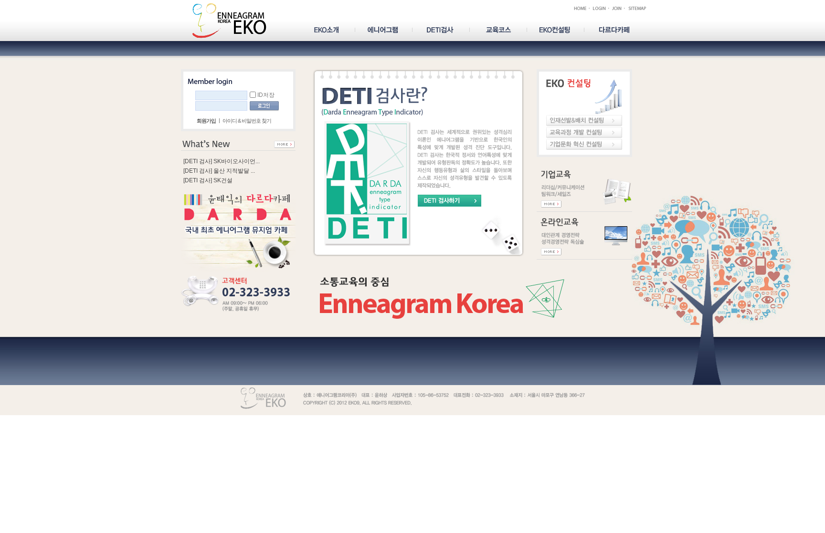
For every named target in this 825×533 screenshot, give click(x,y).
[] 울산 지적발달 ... (219, 170)
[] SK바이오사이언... (221, 161)
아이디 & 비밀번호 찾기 (246, 121)
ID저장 (266, 95)
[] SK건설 (208, 180)
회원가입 (206, 121)
